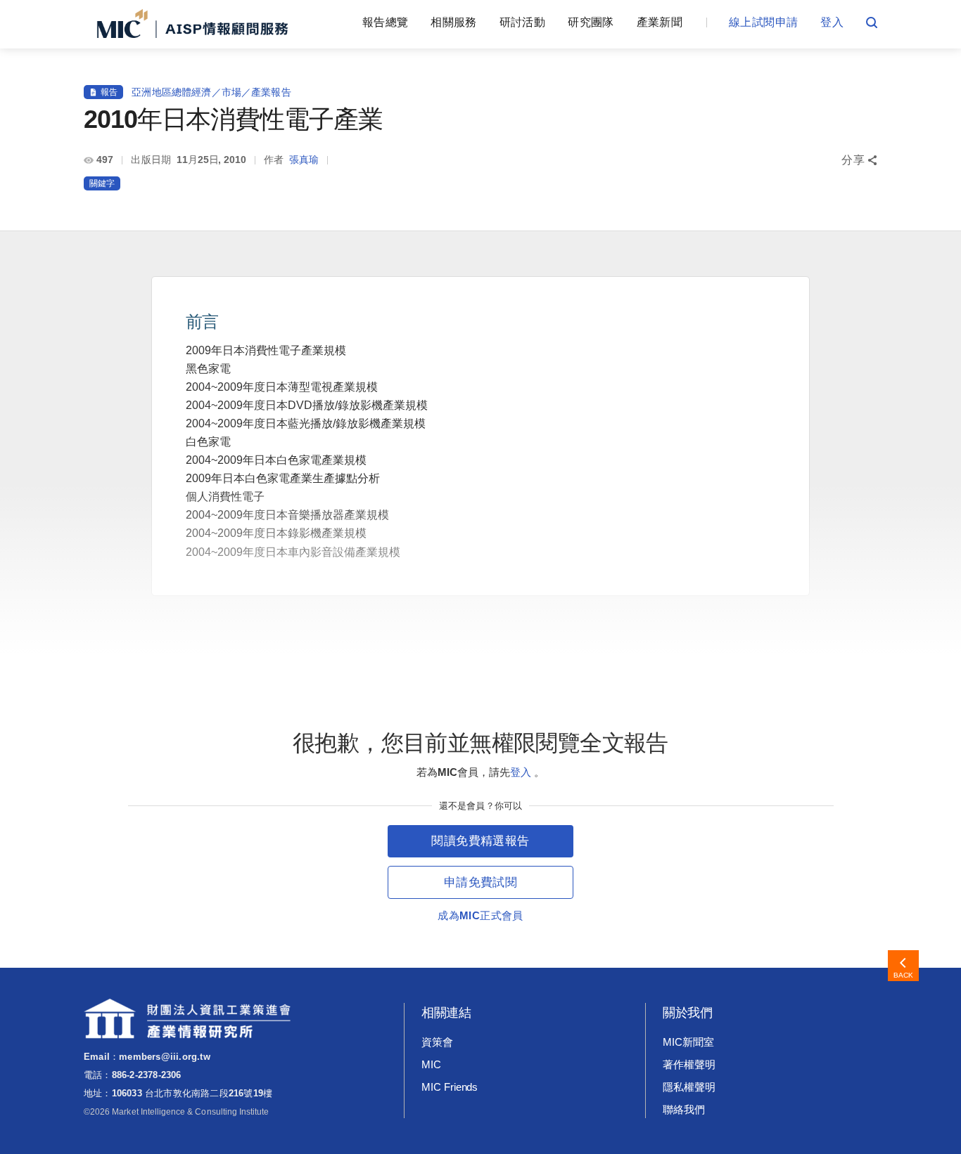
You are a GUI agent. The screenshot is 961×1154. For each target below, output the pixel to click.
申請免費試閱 (480, 882)
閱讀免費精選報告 (480, 841)
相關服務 (453, 22)
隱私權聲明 (689, 1087)
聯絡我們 (684, 1109)
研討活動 (522, 22)
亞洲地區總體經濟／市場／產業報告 (211, 92)
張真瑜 (304, 159)
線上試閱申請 (763, 22)
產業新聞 (659, 22)
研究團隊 (590, 22)
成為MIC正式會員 (480, 915)
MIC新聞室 (688, 1042)
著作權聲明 (689, 1064)
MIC (431, 1064)
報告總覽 (385, 22)
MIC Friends (449, 1087)
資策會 (437, 1042)
